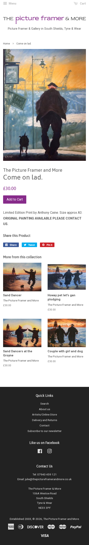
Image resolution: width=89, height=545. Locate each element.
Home (6, 43)
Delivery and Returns (44, 420)
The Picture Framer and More (61, 518)
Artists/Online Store (44, 414)
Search (44, 403)
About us (44, 409)
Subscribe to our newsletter (45, 431)
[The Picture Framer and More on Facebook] (39, 452)
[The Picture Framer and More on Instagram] (49, 452)
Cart (82, 3)
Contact (44, 425)
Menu (12, 3)
